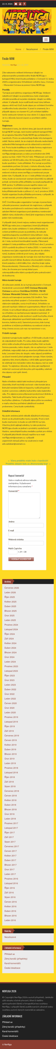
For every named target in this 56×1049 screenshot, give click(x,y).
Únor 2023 (9, 680)
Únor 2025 (9, 615)
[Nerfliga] (27, 20)
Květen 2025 (10, 601)
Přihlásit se (9, 953)
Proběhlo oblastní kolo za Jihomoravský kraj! (28, 463)
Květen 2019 (10, 744)
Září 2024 (9, 638)
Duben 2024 (10, 647)
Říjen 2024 (9, 633)
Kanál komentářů (12, 963)
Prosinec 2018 (11, 767)
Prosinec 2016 (11, 878)
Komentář (13, 491)
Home (18, 49)
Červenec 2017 (11, 846)
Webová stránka (16, 539)
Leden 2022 (10, 698)
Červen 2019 (10, 740)
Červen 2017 (10, 850)
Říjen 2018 (9, 777)
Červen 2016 (10, 901)
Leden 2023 (10, 684)
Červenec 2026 (11, 587)
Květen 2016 (10, 906)
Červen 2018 (10, 795)
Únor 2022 (9, 693)
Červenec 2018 (11, 790)
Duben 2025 (10, 606)
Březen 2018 (10, 809)
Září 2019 (9, 730)
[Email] (16, 4)
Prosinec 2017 (11, 823)
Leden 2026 (10, 592)
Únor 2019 (9, 758)
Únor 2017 (9, 869)
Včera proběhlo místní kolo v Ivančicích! (28, 460)
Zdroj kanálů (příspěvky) (15, 958)
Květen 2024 (10, 643)
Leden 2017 (10, 874)
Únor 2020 (9, 707)
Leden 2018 (10, 818)
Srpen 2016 (10, 897)
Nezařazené (10, 937)
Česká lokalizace (12, 967)
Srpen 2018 (10, 786)
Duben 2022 (10, 689)
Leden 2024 (10, 661)
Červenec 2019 (11, 735)
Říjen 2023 (9, 675)
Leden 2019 (10, 763)
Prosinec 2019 (11, 717)
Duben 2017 (10, 860)
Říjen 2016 (9, 887)
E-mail (11, 530)
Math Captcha (15, 548)
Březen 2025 (10, 610)
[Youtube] (20, 4)
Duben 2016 (10, 910)
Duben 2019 (10, 749)
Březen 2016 (10, 915)
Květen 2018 (10, 800)
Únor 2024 (9, 656)
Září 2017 (9, 837)
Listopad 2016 (11, 883)
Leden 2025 (10, 620)
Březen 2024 (10, 652)
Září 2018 (9, 781)
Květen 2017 (10, 855)
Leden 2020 (10, 712)
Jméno (11, 521)
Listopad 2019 (11, 721)
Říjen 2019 (9, 726)
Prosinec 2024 (11, 624)
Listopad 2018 (11, 772)
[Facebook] (24, 4)
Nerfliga (13, 65)
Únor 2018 (9, 813)
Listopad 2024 (11, 629)
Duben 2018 (10, 804)
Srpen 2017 (10, 841)
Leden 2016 (10, 920)
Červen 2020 (10, 703)
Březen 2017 (10, 864)
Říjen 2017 (9, 832)
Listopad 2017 (11, 827)
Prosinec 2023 (11, 666)
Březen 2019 (10, 753)
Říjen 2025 (9, 596)
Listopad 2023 (11, 670)
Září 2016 (9, 892)
